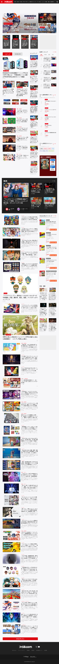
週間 (49, 54)
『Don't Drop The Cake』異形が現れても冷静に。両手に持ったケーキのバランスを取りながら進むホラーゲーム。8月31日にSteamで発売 (49, 190)
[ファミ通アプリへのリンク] (26, 656)
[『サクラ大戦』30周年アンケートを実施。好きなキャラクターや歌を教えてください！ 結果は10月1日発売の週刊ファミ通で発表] (20, 23)
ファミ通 (22, 384)
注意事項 (32, 650)
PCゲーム (27, 1)
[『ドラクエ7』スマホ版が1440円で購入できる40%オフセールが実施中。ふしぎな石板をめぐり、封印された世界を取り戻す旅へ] (11, 220)
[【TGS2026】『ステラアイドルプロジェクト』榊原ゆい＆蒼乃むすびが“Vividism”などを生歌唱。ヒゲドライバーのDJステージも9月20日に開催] (11, 395)
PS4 (41, 150)
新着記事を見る (20, 639)
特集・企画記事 (50, 1)
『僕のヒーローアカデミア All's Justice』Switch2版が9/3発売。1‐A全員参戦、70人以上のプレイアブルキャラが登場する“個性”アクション (29, 580)
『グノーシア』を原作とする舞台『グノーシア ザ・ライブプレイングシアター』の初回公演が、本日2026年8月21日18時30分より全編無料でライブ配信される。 (29, 619)
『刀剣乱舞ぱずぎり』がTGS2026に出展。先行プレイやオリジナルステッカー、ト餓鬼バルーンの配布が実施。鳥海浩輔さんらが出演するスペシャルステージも (29, 569)
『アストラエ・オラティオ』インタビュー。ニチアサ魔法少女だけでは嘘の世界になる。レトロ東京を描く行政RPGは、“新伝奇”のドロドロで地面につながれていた (34, 63)
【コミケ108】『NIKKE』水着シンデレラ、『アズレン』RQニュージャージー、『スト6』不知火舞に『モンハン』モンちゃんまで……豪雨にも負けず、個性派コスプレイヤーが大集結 (22, 157)
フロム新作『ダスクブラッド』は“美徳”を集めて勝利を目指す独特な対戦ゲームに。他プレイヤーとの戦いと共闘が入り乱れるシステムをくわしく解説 (25, 43)
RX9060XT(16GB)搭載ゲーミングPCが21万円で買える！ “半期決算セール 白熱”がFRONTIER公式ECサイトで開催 (15, 75)
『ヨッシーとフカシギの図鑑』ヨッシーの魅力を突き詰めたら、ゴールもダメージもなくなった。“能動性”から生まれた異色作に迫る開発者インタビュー (34, 139)
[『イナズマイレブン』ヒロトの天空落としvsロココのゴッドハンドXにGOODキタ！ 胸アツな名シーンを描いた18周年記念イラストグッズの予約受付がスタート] (11, 308)
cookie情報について (39, 650)
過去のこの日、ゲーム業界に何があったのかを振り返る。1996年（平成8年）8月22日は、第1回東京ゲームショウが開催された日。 (29, 419)
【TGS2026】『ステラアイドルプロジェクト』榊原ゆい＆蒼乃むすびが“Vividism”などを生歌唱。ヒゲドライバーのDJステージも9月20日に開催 (29, 393)
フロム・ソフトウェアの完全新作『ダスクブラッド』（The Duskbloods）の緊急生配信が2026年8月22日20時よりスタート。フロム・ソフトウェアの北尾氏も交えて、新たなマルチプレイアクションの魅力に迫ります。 (29, 525)
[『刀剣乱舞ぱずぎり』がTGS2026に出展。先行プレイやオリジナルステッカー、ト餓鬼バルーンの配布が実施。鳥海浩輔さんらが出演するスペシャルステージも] (11, 571)
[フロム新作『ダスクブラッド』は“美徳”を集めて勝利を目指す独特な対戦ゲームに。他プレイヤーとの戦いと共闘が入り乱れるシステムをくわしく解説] (25, 37)
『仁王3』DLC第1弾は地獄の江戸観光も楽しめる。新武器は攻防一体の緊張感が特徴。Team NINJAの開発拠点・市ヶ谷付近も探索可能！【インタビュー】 (34, 109)
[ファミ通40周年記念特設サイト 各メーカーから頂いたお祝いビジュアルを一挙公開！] (11, 383)
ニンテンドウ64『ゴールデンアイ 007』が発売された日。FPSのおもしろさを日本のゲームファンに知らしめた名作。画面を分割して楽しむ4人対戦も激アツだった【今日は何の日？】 (22, 129)
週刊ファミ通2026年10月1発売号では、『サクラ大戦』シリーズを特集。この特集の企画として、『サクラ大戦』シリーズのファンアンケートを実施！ (29, 607)
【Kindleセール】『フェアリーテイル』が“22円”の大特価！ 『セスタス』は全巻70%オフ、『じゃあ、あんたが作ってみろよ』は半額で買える (43, 296)
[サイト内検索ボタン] (57, 1)
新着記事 (18, 54)
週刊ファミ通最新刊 (46, 157)
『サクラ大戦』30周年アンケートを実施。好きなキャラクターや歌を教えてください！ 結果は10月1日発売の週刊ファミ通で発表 (20, 28)
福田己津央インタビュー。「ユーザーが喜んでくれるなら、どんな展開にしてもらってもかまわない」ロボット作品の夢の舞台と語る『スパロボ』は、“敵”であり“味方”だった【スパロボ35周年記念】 (47, 29)
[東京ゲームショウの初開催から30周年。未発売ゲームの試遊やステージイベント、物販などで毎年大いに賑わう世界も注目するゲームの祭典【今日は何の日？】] (11, 418)
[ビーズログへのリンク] (33, 656)
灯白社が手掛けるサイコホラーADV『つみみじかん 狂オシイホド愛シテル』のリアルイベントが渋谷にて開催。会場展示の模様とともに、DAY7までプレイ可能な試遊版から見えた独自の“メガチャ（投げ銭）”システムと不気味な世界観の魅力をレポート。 (29, 478)
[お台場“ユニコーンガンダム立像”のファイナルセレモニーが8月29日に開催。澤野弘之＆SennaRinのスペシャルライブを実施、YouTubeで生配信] (53, 85)
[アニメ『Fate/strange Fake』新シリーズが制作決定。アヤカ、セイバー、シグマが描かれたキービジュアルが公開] (11, 371)
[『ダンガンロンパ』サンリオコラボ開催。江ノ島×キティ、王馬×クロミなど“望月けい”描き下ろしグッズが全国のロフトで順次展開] (11, 500)
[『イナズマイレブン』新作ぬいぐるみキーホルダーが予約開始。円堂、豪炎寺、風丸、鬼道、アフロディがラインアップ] (20, 284)
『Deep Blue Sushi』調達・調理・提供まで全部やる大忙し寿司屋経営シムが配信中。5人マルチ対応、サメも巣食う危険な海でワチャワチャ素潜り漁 (29, 451)
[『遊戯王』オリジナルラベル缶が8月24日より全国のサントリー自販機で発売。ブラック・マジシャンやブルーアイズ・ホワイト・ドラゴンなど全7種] (53, 71)
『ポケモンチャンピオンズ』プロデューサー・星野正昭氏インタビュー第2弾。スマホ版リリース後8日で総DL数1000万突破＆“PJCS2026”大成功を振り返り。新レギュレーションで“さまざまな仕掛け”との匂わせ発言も (34, 43)
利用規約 (28, 650)
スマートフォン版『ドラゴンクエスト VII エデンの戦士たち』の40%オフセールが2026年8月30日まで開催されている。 (29, 221)
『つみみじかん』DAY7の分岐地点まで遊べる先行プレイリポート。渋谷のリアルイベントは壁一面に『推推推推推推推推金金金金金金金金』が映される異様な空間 (29, 475)
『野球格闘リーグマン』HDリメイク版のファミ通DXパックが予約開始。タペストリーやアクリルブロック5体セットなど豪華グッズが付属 (29, 428)
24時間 (45, 54)
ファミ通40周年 (25, 378)
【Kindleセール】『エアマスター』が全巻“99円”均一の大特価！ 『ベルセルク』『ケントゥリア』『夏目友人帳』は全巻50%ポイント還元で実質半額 (22, 92)
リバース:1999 (8, 334)
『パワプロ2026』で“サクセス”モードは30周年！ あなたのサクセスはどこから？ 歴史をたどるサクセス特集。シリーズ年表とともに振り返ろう (34, 169)
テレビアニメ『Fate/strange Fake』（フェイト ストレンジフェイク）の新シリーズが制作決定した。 (29, 373)
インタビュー (42, 27)
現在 (41, 54)
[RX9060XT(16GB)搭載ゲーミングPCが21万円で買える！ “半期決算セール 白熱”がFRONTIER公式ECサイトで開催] (15, 63)
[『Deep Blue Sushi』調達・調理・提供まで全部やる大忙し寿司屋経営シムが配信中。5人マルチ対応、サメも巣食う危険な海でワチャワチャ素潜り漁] (11, 453)
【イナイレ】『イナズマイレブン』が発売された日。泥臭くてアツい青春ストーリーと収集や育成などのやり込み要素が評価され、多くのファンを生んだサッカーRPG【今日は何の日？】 (29, 404)
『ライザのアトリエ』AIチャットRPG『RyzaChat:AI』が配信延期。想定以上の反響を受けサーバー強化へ (34, 124)
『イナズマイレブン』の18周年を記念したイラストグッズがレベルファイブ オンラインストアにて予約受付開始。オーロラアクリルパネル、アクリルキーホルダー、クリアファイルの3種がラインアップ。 (29, 310)
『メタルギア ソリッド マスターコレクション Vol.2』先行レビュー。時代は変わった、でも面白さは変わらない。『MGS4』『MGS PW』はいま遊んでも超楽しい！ (52, 311)
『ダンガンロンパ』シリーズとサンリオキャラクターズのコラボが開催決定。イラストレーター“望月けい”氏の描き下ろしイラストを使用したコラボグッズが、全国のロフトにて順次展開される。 (29, 502)
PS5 (24, 1)
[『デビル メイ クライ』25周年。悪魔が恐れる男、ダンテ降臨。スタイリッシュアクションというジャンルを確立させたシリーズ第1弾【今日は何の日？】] (9, 139)
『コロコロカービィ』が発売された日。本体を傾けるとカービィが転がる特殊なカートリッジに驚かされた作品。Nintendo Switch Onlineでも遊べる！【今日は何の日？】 (22, 120)
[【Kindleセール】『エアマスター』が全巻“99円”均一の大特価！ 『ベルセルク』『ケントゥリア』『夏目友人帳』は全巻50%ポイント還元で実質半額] (22, 84)
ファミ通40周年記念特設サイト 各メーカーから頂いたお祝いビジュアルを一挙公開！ (29, 381)
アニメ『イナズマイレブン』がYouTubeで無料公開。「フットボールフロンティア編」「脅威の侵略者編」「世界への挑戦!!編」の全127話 (36, 204)
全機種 (41, 148)
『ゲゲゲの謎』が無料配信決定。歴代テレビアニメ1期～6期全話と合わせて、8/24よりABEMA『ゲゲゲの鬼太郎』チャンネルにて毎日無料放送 (29, 557)
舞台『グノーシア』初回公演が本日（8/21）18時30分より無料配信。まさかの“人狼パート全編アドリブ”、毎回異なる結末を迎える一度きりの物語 (29, 616)
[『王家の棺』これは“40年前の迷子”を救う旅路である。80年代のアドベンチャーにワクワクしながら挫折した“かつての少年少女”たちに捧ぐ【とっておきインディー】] (11, 348)
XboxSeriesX (51, 150)
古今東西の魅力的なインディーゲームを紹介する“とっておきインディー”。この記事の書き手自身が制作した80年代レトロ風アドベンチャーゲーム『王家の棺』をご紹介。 (29, 349)
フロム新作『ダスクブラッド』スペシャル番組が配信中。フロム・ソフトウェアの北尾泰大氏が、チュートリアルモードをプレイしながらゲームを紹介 (47, 19)
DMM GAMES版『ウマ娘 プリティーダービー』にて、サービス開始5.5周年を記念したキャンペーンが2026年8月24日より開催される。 (29, 233)
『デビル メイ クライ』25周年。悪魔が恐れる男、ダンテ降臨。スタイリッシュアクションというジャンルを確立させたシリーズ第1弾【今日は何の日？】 (22, 138)
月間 (52, 54)
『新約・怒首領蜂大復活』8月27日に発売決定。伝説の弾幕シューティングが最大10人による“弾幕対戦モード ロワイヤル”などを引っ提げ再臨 (29, 463)
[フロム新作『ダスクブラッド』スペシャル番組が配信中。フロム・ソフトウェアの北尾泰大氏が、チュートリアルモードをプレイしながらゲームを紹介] (9, 148)
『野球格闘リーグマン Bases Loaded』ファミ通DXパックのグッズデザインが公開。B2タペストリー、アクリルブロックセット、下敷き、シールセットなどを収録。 (29, 431)
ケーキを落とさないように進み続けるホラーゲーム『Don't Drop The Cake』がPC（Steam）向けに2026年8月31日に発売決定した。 (29, 245)
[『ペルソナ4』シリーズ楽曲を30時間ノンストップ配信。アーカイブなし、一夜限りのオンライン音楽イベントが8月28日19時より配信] (11, 547)
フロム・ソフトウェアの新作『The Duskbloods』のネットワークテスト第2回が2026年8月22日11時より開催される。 (29, 361)
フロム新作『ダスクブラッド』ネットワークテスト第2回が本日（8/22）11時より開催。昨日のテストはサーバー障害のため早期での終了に (29, 358)
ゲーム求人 (39, 1)
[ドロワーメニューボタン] (1, 1)
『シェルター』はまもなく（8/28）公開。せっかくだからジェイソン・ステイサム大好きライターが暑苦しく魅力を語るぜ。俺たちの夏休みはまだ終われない (22, 111)
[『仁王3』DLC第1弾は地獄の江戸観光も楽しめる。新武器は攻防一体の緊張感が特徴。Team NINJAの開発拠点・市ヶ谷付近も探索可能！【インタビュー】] (34, 102)
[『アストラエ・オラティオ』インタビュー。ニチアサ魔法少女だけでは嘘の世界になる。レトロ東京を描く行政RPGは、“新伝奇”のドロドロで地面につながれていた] (34, 57)
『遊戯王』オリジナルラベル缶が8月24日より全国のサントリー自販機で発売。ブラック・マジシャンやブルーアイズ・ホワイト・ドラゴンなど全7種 (47, 72)
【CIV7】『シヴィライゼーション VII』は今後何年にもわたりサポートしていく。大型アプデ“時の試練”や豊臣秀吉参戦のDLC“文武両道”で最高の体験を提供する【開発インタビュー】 (34, 94)
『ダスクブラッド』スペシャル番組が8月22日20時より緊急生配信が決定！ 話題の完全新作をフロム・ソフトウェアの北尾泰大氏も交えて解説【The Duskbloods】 (6, 43)
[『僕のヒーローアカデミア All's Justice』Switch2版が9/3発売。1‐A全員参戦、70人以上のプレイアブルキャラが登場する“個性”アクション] (11, 582)
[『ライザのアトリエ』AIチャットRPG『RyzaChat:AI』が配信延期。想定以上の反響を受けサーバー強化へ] (34, 118)
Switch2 (18, 1)
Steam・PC (45, 150)
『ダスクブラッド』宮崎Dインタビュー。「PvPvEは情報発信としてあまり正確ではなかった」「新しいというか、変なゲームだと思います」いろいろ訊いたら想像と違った (15, 43)
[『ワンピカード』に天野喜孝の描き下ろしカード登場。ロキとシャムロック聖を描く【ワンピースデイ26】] (9, 84)
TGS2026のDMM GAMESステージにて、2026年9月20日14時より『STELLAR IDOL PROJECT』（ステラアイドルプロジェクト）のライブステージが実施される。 (29, 396)
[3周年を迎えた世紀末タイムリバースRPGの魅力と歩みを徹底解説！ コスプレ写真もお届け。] (20, 325)
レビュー (24, 38)
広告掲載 (45, 650)
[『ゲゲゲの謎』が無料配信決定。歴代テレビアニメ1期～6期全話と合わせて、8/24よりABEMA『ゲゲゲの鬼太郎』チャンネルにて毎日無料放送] (11, 559)
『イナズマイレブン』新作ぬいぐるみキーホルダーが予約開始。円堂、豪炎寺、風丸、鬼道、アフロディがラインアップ (20, 297)
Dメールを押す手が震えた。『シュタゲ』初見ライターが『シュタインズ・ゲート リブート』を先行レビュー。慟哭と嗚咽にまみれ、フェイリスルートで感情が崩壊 (34, 79)
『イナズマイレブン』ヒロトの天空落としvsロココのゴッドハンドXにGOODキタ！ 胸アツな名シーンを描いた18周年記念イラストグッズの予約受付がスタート (29, 306)
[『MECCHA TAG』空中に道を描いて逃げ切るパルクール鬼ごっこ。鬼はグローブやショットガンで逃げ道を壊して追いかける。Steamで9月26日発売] (11, 594)
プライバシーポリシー (21, 650)
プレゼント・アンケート (8, 23)
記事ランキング (44, 52)
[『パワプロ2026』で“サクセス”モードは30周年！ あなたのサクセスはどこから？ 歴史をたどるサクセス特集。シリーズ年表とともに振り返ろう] (34, 163)
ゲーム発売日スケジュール (46, 144)
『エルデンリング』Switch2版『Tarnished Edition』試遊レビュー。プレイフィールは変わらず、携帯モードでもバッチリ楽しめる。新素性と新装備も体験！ (34, 154)
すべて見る (54, 95)
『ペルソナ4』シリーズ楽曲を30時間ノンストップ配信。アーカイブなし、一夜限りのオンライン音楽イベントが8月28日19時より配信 (29, 545)
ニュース (43, 1)
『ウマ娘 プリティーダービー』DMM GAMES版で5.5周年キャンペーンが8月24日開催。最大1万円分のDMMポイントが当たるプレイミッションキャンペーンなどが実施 (29, 230)
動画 (46, 1)
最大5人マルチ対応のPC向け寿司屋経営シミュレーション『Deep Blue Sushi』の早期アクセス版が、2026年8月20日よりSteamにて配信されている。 (29, 455)
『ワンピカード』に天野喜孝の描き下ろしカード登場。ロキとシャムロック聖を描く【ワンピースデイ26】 (8, 92)
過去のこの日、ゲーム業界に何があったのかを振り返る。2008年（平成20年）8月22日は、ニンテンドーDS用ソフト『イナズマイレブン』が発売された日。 (29, 408)
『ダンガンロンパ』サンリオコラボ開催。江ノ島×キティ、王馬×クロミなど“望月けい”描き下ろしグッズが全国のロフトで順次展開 (29, 498)
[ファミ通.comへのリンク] (8, 1)
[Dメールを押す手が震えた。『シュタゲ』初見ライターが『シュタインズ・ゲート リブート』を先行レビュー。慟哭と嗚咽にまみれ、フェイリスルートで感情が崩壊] (34, 72)
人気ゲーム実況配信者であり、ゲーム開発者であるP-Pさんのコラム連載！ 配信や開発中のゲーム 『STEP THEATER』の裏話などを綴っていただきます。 (29, 537)
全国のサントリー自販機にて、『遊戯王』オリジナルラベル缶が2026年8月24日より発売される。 (29, 268)
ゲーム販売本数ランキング (46, 95)
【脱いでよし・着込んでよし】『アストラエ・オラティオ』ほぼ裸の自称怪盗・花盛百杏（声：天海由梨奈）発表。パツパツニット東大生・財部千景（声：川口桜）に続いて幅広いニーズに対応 (29, 510)
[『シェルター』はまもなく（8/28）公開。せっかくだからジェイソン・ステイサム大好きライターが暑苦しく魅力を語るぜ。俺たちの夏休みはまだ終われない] (9, 111)
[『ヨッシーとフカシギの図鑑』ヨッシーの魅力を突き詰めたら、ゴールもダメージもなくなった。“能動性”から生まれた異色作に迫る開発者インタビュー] (34, 133)
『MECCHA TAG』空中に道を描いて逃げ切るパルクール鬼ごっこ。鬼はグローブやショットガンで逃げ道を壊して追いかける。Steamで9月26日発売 (29, 592)
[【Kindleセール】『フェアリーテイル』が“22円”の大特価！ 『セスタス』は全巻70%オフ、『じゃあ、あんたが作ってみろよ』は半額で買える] (43, 290)
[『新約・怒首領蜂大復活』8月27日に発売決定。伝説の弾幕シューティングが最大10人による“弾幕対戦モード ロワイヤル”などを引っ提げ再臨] (11, 465)
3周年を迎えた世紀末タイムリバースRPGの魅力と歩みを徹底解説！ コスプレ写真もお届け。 (20, 338)
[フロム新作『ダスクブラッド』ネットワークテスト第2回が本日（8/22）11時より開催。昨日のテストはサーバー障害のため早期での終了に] (11, 359)
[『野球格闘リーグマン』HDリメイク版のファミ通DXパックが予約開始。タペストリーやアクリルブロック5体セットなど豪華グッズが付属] (11, 430)
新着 (15, 1)
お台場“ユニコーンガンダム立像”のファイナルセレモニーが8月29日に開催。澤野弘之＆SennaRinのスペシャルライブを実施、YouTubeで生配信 (47, 86)
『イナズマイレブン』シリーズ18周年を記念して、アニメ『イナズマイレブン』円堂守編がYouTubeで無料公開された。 (29, 257)
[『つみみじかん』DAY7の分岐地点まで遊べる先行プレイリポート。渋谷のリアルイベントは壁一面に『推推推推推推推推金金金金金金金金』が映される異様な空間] (11, 477)
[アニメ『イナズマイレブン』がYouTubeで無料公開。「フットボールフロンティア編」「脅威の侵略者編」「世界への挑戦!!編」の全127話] (36, 200)
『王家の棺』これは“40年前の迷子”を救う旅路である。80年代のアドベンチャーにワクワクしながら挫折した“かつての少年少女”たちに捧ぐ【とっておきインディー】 (50, 204)
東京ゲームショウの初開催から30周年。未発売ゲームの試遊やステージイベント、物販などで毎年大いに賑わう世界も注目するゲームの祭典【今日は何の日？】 (29, 416)
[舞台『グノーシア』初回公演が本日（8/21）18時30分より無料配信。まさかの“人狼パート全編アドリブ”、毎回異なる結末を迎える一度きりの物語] (11, 617)
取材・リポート (19, 154)
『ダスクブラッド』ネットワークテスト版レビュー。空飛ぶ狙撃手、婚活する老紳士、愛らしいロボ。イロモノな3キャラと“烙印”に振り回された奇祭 (52, 327)
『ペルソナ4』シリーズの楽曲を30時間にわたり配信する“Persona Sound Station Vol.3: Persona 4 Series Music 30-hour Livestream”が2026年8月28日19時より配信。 (29, 548)
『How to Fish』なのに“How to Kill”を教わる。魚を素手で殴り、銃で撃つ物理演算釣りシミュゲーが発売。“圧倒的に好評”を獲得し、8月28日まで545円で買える (29, 440)
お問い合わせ (14, 650)
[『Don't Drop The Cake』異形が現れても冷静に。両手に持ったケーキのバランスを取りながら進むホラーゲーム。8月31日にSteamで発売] (49, 186)
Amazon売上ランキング (46, 216)
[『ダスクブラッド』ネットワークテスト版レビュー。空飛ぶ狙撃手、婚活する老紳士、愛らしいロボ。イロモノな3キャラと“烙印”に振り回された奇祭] (52, 320)
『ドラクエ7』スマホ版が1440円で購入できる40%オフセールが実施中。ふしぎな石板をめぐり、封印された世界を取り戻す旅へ (29, 218)
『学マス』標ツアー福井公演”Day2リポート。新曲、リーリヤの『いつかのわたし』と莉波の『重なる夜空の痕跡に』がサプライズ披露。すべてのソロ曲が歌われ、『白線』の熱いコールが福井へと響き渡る (29, 487)
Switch (21, 1)
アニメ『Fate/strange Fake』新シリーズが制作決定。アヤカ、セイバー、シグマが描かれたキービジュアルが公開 (29, 369)
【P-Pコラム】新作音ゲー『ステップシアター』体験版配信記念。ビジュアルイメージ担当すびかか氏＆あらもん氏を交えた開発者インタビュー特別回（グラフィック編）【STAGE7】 (29, 533)
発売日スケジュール (33, 1)
